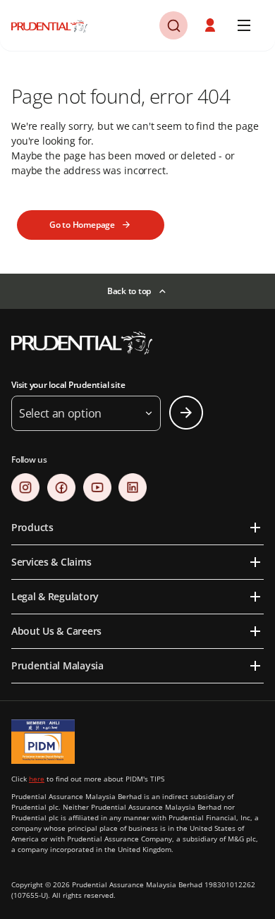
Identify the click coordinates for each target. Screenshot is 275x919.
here (36, 779)
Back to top (129, 291)
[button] (173, 25)
